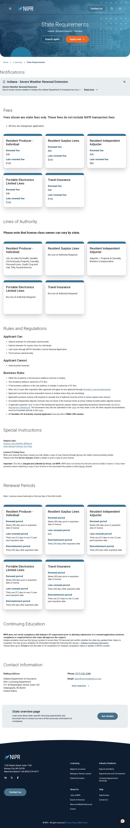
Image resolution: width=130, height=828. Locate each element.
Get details (108, 716)
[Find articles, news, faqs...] (112, 9)
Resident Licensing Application (97, 389)
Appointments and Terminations (112, 774)
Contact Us (103, 800)
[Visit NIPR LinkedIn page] (5, 777)
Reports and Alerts (106, 769)
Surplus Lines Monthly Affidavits (17, 443)
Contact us (96, 8)
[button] (10, 9)
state (74, 407)
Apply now (75, 39)
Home (5, 62)
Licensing (17, 62)
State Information (77, 778)
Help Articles (104, 795)
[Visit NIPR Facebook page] (17, 777)
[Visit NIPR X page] (11, 777)
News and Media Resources (81, 804)
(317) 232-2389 (83, 673)
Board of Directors (77, 800)
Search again (52, 39)
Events (73, 809)
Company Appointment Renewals (108, 779)
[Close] (124, 82)
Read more (89, 89)
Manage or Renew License (80, 774)
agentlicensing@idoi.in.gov (88, 678)
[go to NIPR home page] (25, 9)
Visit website (79, 685)
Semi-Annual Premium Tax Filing (17, 446)
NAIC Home (82, 823)
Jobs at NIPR (75, 795)
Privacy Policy (70, 823)
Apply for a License (77, 769)
